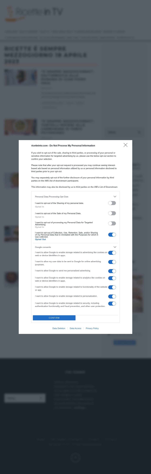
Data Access (75, 328)
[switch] (112, 203)
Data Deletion (58, 328)
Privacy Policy (92, 328)
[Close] (126, 146)
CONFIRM (54, 318)
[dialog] (75, 237)
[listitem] (75, 196)
